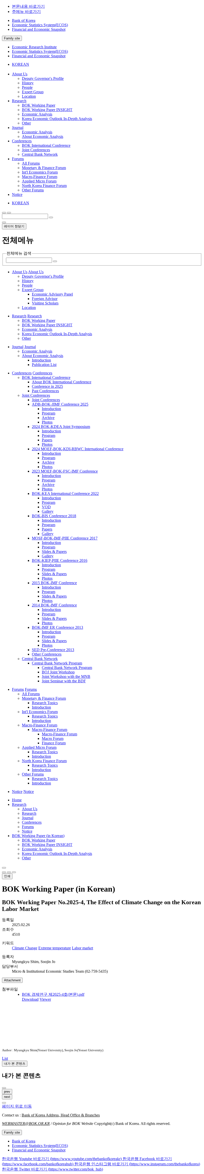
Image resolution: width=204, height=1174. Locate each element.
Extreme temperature (54, 948)
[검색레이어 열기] (9, 212)
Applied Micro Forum (39, 181)
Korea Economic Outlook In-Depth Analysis (57, 119)
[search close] (4, 222)
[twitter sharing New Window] (14, 872)
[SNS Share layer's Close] (4, 872)
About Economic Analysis (42, 136)
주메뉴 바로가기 (26, 11)
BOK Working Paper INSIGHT (47, 110)
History (28, 83)
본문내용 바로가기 (28, 6)
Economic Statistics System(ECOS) (40, 25)
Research (19, 804)
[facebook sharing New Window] (9, 872)
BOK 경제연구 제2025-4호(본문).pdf (53, 994)
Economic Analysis (37, 114)
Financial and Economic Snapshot (38, 29)
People (27, 87)
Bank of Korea (23, 20)
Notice (27, 831)
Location (29, 96)
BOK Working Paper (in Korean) (38, 836)
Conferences (32, 822)
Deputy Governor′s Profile (43, 78)
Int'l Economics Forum (40, 172)
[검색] (55, 261)
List (5, 1058)
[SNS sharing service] (4, 868)
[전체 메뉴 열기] (4, 212)
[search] (51, 217)
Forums (28, 827)
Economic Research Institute (34, 47)
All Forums (31, 163)
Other (26, 123)
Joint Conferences (36, 150)
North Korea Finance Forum (44, 185)
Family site (12, 38)
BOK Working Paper (38, 105)
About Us (29, 809)
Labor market (82, 948)
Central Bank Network (40, 154)
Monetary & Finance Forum (44, 168)
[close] (4, 1103)
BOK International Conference (46, 145)
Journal (27, 818)
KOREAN (20, 64)
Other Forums (33, 190)
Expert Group (33, 92)
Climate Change (24, 948)
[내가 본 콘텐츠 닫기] (4, 1088)
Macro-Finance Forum (39, 177)
